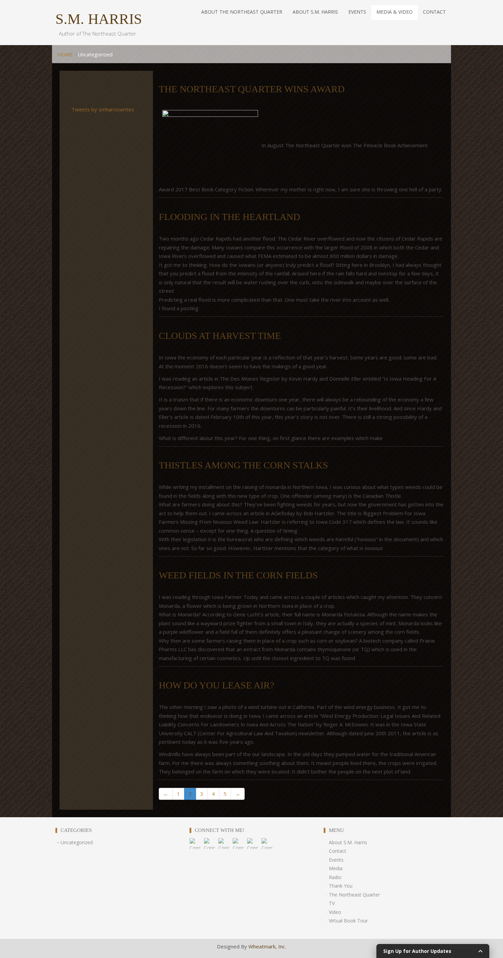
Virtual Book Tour (348, 920)
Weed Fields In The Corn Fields (238, 575)
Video (335, 912)
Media (336, 868)
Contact (337, 851)
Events (336, 860)
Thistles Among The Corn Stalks (243, 465)
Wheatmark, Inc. (267, 946)
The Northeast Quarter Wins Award (252, 89)
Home (65, 54)
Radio (335, 877)
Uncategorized (77, 842)
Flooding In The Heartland (229, 216)
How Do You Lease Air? (216, 685)
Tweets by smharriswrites (103, 109)
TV (332, 903)
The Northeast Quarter (354, 894)
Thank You (340, 885)
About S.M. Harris (348, 842)
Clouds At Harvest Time (220, 335)
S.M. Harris (98, 19)
